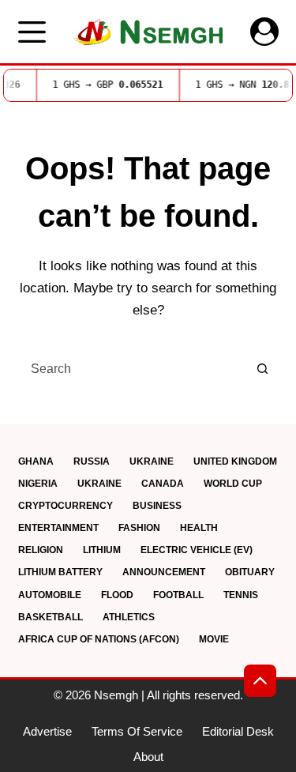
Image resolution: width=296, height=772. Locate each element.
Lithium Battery (60, 572)
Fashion (139, 527)
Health (199, 527)
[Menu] (32, 32)
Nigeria (38, 483)
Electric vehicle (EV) (197, 549)
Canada (162, 483)
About (148, 756)
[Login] (264, 31)
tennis (240, 595)
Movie (214, 639)
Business (157, 505)
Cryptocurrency (65, 505)
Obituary (250, 572)
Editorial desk (238, 731)
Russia (91, 461)
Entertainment (58, 527)
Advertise (47, 731)
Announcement (163, 572)
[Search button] (263, 369)
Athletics (129, 617)
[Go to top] (260, 681)
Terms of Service (137, 731)
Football (178, 595)
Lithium (102, 549)
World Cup (233, 483)
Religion (40, 549)
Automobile (49, 595)
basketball (50, 617)
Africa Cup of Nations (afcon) (98, 639)
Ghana (36, 461)
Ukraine (151, 461)
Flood (117, 595)
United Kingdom (235, 461)
